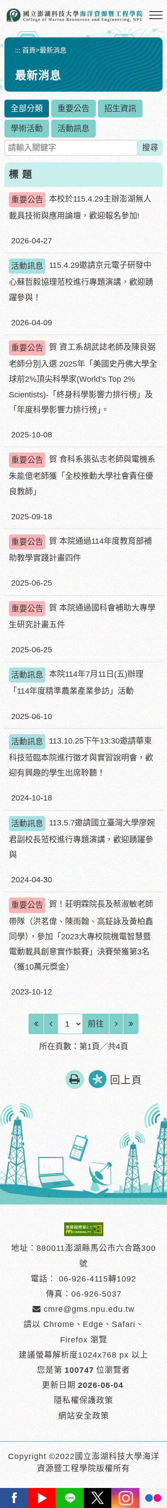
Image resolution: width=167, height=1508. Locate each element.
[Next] (116, 1024)
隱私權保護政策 (83, 1400)
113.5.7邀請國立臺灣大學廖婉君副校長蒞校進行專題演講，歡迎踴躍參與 (82, 838)
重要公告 (73, 108)
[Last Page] (131, 1024)
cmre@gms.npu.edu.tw (87, 1309)
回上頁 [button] (126, 1080)
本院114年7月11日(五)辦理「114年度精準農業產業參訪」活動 (76, 682)
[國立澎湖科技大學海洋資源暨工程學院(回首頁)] (75, 15)
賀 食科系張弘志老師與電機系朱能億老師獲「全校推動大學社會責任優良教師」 (82, 475)
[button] (156, 15)
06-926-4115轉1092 (97, 1278)
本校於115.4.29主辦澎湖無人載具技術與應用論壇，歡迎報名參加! (80, 207)
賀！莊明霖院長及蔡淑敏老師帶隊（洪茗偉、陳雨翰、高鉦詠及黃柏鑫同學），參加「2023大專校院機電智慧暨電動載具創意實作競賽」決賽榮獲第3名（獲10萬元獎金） (81, 935)
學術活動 (27, 128)
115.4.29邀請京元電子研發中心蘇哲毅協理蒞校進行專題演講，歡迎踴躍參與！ (81, 281)
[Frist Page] (36, 1024)
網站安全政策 (83, 1415)
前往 (96, 1023)
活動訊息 (73, 128)
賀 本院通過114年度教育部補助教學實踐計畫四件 (80, 549)
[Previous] (51, 1024)
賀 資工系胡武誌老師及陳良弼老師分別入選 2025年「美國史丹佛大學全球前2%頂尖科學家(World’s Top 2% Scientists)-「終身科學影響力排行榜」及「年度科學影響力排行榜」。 (83, 378)
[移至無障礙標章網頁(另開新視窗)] (83, 1228)
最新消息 (53, 50)
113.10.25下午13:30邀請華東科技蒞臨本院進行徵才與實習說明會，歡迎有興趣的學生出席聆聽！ (81, 756)
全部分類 (27, 108)
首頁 (29, 50)
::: (17, 50)
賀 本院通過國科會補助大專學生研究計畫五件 (82, 616)
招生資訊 (120, 108)
